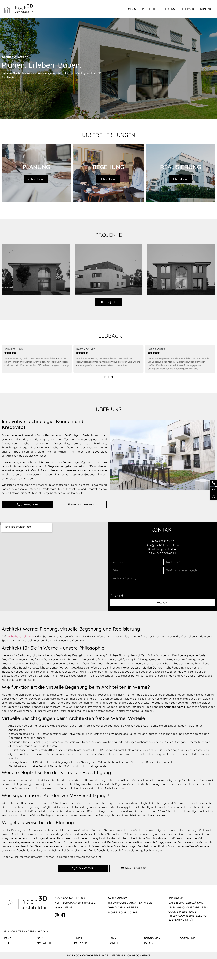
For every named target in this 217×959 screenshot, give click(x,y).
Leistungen (128, 9)
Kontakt (206, 9)
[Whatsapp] (213, 496)
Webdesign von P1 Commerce (130, 955)
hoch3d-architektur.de (20, 636)
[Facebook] (63, 915)
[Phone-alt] (213, 483)
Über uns (168, 9)
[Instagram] (57, 915)
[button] (105, 377)
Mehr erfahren (36, 179)
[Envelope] (213, 490)
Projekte (149, 9)
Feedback (187, 9)
